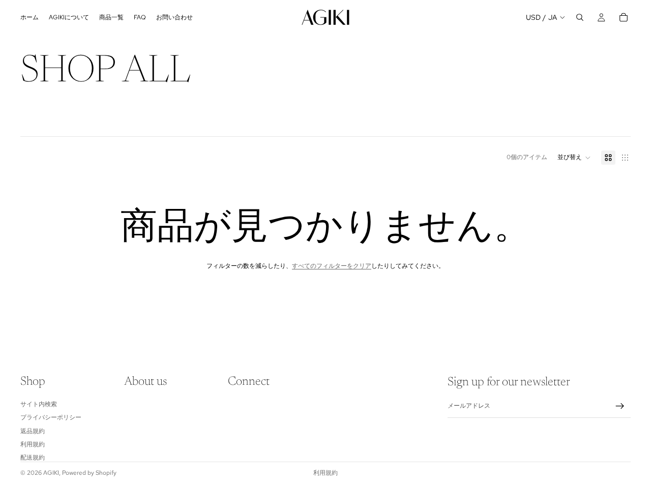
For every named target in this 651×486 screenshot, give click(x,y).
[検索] (580, 17)
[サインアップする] (620, 406)
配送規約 (32, 457)
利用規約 (32, 444)
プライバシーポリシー (50, 417)
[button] (574, 157)
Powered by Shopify (89, 473)
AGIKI (51, 473)
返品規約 (32, 431)
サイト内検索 (38, 404)
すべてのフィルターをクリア (331, 266)
